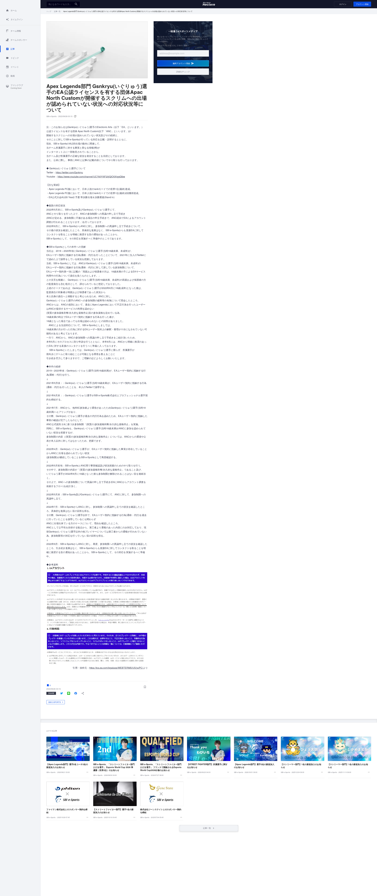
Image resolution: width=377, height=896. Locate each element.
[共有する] (83, 693)
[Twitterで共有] (61, 693)
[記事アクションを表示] (87, 772)
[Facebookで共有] (75, 693)
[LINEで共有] (68, 693)
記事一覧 (57, 11)
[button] (20, 10)
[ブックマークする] (145, 687)
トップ (48, 11)
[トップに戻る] (208, 4)
